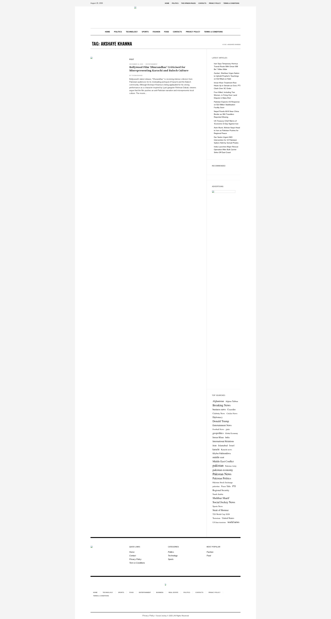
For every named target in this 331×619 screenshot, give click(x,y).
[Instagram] (167, 602)
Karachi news (226, 449)
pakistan (218, 465)
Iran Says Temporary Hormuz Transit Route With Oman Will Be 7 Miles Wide (226, 66)
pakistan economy (223, 470)
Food (209, 555)
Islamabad (223, 445)
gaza (228, 429)
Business (159, 592)
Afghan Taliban (231, 401)
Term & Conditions (137, 563)
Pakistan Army (230, 466)
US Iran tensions (219, 522)
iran (215, 445)
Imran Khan (218, 437)
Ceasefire (231, 409)
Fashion (210, 552)
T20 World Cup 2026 (221, 514)
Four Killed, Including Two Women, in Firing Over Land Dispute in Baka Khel (225, 95)
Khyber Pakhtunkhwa (222, 453)
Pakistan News (222, 474)
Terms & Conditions (101, 596)
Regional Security (221, 490)
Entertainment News (222, 425)
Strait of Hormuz (221, 510)
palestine (216, 486)
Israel (231, 445)
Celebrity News (219, 413)
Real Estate (173, 592)
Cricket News (232, 413)
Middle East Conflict (223, 461)
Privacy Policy (135, 559)
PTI (234, 486)
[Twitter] (172, 602)
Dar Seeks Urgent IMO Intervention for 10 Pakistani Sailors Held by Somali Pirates (226, 140)
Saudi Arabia (218, 494)
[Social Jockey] (165, 584)
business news (219, 409)
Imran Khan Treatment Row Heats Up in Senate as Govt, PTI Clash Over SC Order (227, 85)
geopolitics (218, 433)
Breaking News (222, 405)
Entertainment (151, 64)
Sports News (218, 506)
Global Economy (231, 433)
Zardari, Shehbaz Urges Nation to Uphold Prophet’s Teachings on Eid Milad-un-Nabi (226, 76)
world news (233, 522)
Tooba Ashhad (136, 75)
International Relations (223, 441)
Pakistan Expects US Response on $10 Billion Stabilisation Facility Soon (227, 104)
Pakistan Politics (222, 478)
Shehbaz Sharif (221, 498)
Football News (218, 429)
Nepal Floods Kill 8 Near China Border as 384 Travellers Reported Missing (226, 114)
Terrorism (216, 518)
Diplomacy (218, 417)
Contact (132, 555)
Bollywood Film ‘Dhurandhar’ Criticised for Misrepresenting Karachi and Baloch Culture (159, 69)
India (227, 437)
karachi (216, 449)
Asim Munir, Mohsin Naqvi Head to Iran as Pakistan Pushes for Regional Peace (227, 130)
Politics (171, 552)
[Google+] (163, 602)
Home (224, 44)
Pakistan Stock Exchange (223, 482)
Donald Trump (221, 421)
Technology (173, 555)
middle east (218, 457)
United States (228, 518)
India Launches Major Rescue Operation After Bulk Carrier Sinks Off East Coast (226, 149)
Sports (171, 559)
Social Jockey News (224, 502)
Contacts (199, 592)
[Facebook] (158, 602)
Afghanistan (218, 401)
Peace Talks (226, 486)
